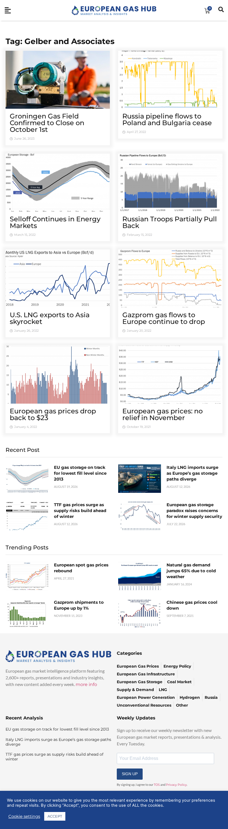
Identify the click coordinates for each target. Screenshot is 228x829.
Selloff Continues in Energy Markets (55, 222)
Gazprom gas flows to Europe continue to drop (163, 318)
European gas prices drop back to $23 (53, 414)
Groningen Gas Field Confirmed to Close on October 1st (47, 123)
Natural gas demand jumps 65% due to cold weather (191, 570)
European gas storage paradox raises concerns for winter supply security (194, 510)
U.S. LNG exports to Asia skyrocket (50, 318)
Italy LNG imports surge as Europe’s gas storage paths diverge (192, 473)
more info (86, 684)
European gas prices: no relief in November (162, 414)
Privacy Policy (176, 785)
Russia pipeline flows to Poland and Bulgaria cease (167, 119)
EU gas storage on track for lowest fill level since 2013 (80, 473)
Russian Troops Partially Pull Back (169, 222)
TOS (157, 785)
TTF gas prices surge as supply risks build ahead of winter (80, 510)
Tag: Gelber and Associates (60, 41)
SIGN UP (130, 774)
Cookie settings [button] (24, 816)
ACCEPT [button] (55, 816)
